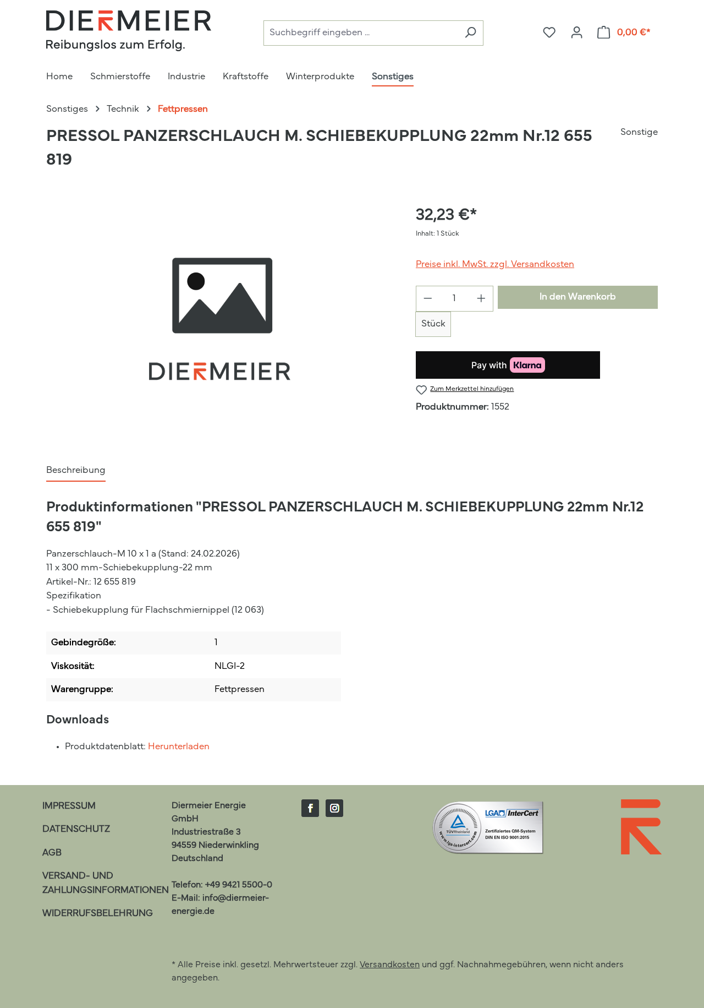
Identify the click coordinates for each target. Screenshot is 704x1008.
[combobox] (360, 33)
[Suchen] (470, 33)
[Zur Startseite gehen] (128, 30)
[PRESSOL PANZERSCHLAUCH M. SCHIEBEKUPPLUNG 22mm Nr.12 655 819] (220, 322)
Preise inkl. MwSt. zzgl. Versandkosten (495, 264)
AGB (52, 853)
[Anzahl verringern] (427, 299)
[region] (220, 322)
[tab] (76, 471)
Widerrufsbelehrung (97, 913)
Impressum (69, 806)
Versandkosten (390, 965)
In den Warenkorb (578, 297)
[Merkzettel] (549, 33)
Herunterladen (179, 747)
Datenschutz (76, 829)
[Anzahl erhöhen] (481, 299)
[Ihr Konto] (576, 33)
